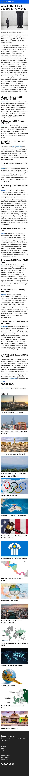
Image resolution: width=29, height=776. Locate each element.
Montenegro (4, 326)
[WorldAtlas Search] (27, 2)
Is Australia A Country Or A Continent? (14, 515)
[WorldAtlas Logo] (9, 2)
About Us (3, 753)
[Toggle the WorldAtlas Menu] (1, 2)
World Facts (16, 386)
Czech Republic (17, 146)
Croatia (3, 168)
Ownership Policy (4, 759)
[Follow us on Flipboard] (2, 764)
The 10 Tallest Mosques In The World (13, 454)
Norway (3, 265)
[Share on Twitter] (7, 384)
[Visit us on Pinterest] (10, 764)
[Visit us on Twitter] (7, 764)
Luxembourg (4, 102)
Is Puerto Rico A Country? (9, 728)
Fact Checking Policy (5, 755)
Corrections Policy (5, 757)
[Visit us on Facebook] (5, 764)
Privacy (2, 748)
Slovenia (3, 126)
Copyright (3, 750)
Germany (3, 190)
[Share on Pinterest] (10, 384)
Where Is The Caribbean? (9, 600)
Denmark (3, 294)
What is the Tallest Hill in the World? (13, 473)
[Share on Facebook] (4, 384)
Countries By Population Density (12, 665)
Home (2, 744)
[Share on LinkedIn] (12, 384)
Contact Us (3, 746)
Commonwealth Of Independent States (14, 558)
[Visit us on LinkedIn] (13, 764)
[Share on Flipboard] (2, 384)
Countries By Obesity (8, 685)
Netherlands (13, 378)
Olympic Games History (9, 495)
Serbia (3, 233)
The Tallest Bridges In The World (12, 412)
